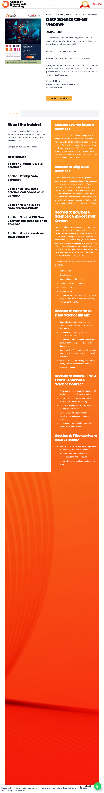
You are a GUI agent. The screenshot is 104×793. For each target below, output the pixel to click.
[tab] (13, 113)
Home (48, 14)
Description (13, 113)
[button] (97, 786)
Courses (56, 14)
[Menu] (53, 4)
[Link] (14, 4)
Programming (66, 14)
